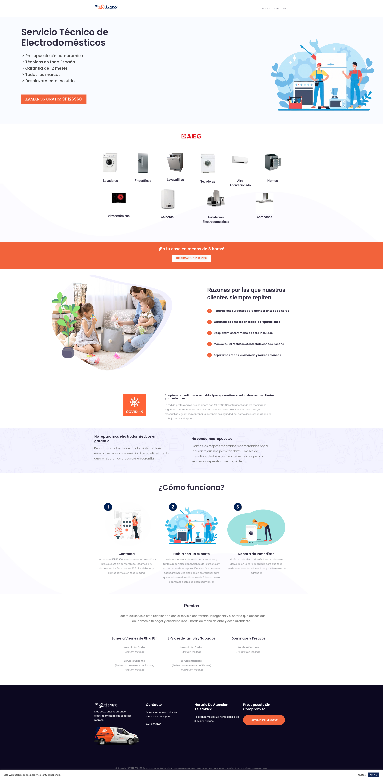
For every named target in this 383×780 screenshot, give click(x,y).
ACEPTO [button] (373, 774)
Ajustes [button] (362, 775)
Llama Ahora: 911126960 (264, 719)
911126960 (117, 559)
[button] (191, 258)
